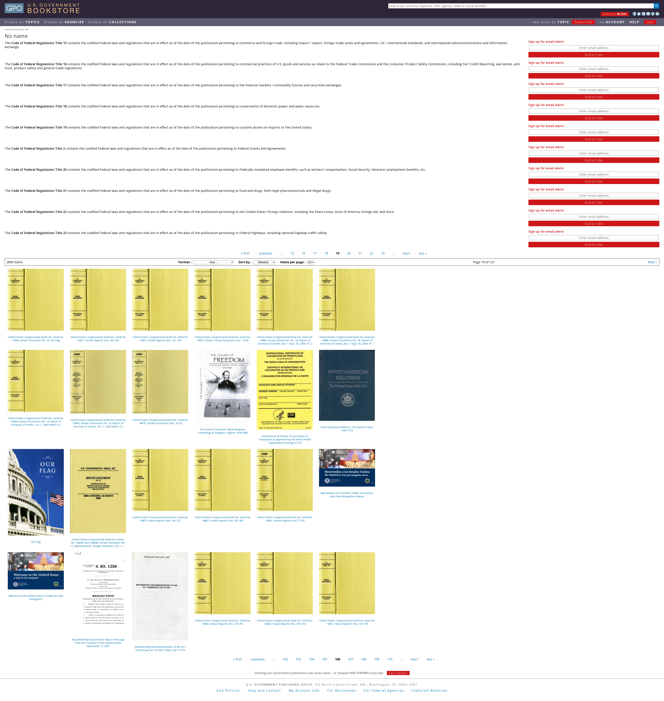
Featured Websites (430, 690)
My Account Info (304, 690)
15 (292, 253)
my (612, 22)
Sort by (244, 262)
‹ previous (265, 253)
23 (383, 253)
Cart (650, 22)
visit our (615, 14)
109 (376, 659)
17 (315, 253)
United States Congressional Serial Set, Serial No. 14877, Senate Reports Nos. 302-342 (98, 338)
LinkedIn (657, 14)
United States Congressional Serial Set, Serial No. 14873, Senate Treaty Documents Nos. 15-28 (223, 338)
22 (371, 253)
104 (311, 659)
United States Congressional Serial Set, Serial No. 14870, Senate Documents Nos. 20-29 (160, 421)
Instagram (643, 14)
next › (407, 253)
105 (324, 659)
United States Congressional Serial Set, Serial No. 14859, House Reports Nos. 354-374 (285, 622)
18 (326, 253)
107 (350, 659)
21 (360, 253)
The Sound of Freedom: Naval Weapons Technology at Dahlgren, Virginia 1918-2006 (223, 431)
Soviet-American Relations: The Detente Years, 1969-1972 (347, 428)
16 (303, 253)
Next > (653, 262)
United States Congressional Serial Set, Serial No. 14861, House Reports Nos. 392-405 (223, 519)
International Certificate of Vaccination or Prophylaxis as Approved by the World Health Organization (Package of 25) (285, 439)
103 (298, 659)
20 (349, 253)
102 (285, 659)
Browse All (22, 22)
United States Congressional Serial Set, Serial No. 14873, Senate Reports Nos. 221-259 (160, 338)
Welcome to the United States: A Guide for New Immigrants (35, 597)
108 (363, 659)
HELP (634, 22)
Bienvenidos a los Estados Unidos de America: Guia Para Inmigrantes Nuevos (347, 494)
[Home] (44, 12)
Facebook (634, 14)
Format (184, 262)
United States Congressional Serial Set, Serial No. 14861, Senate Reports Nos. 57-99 (285, 519)
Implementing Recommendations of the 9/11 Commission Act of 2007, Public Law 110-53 (160, 648)
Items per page (292, 262)
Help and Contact (264, 690)
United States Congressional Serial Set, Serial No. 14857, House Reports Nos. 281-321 (160, 519)
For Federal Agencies (384, 690)
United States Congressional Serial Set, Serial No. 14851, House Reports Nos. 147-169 (347, 622)
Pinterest (653, 14)
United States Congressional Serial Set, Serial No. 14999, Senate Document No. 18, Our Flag (36, 338)
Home (8, 29)
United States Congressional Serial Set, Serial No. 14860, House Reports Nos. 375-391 (223, 622)
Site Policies (228, 690)
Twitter (639, 14)
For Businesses (341, 690)
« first (245, 253)
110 (389, 659)
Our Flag (36, 541)
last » (423, 253)
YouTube (648, 14)
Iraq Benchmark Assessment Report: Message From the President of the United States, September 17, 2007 (98, 643)
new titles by (562, 22)
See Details (398, 673)
